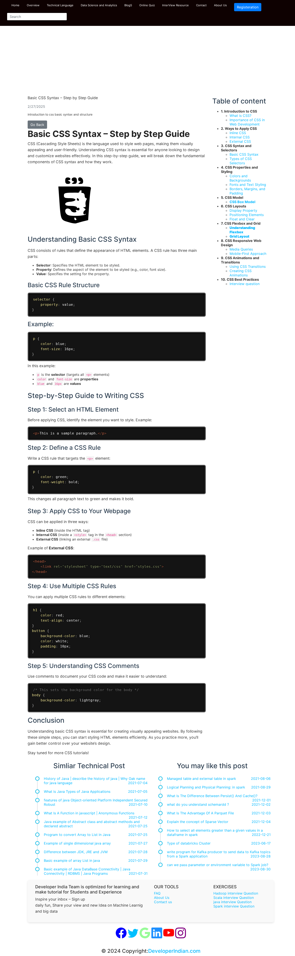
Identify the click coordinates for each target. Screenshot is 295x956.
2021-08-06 (261, 778)
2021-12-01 (261, 800)
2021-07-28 (138, 852)
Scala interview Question (233, 897)
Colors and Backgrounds (240, 178)
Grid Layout (239, 236)
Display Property (243, 210)
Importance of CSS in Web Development (247, 122)
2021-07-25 (138, 826)
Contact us (163, 902)
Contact (201, 5)
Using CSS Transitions (248, 266)
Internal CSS (240, 137)
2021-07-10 (138, 804)
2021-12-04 (261, 822)
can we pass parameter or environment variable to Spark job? (217, 865)
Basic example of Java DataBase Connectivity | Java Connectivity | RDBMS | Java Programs (87, 871)
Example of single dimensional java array (77, 843)
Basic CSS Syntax (244, 154)
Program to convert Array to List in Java (77, 834)
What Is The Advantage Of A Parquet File (200, 813)
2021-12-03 (261, 813)
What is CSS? (240, 115)
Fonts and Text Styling (248, 184)
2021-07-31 (138, 873)
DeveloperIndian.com (174, 951)
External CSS (240, 141)
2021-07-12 (138, 817)
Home (15, 5)
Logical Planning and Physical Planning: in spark (206, 787)
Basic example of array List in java (72, 860)
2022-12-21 (261, 834)
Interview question (245, 284)
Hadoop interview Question (235, 893)
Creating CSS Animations (241, 273)
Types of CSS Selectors (241, 161)
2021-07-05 (138, 791)
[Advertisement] (147, 62)
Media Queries (241, 249)
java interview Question (232, 902)
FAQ (157, 893)
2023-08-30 (260, 869)
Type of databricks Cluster (189, 843)
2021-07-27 (138, 843)
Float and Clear (242, 219)
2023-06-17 (261, 843)
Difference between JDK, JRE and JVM (76, 852)
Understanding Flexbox (242, 230)
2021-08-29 (261, 787)
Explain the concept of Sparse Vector (197, 822)
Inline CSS (238, 133)
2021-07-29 (138, 860)
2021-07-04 (138, 783)
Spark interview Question (233, 906)
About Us (220, 5)
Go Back (37, 124)
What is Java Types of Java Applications (77, 791)
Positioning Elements (247, 215)
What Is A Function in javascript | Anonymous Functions (89, 813)
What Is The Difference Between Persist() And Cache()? (212, 796)
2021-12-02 (261, 804)
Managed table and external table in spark (201, 778)
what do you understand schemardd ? (198, 804)
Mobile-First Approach (248, 253)
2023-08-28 (261, 856)
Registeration (248, 7)
